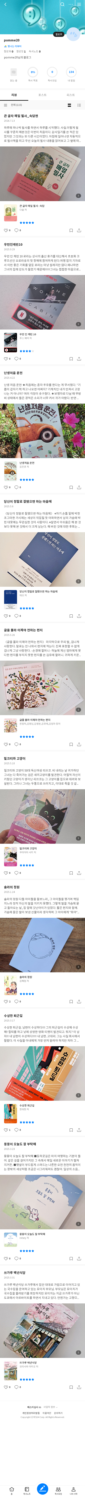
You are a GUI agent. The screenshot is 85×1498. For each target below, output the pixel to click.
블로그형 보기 (69, 105)
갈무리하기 (71, 230)
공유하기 (79, 230)
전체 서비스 (79, 4)
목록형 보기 (79, 105)
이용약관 (46, 1413)
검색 (62, 4)
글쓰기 (42, 1489)
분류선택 (5, 105)
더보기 (71, 4)
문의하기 (58, 1413)
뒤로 (6, 4)
